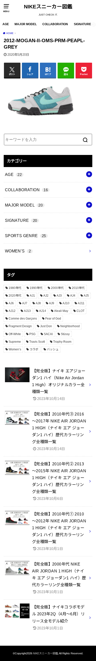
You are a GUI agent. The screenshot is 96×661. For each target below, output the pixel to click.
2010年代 (78, 288)
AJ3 (59, 295)
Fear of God (53, 318)
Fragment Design (20, 326)
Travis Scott (37, 341)
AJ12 (12, 311)
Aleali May (61, 311)
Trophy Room (62, 341)
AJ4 (72, 295)
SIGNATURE (82, 24)
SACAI (48, 334)
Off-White (15, 334)
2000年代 (57, 288)
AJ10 (66, 303)
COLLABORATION (55, 24)
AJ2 (45, 295)
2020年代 (15, 295)
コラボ (34, 349)
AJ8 (38, 303)
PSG (32, 334)
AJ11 (81, 303)
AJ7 (24, 303)
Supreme (15, 341)
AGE (5, 24)
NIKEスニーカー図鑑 (48, 6)
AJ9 (51, 303)
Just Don (46, 326)
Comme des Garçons (23, 318)
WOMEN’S (18, 251)
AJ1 (32, 295)
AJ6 (11, 303)
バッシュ (53, 349)
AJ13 (27, 311)
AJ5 (86, 295)
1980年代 (15, 288)
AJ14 (42, 311)
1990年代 (36, 288)
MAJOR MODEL (26, 24)
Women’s (15, 349)
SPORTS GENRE (25, 235)
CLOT (80, 311)
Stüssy (65, 334)
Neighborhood (70, 326)
